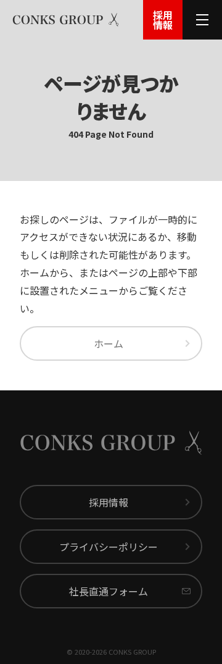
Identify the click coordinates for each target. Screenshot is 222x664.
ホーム (108, 343)
